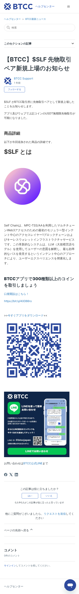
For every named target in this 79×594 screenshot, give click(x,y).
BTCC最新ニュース (35, 18)
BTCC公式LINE (32, 463)
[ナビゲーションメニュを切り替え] (68, 7)
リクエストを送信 (55, 513)
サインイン (10, 565)
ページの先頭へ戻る (17, 530)
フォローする (14, 89)
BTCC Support (23, 78)
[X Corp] (11, 474)
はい (30, 495)
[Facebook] (5, 474)
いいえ (49, 495)
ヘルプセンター (12, 18)
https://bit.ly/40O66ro (18, 301)
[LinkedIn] (16, 474)
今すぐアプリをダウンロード (26, 315)
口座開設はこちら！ (16, 294)
